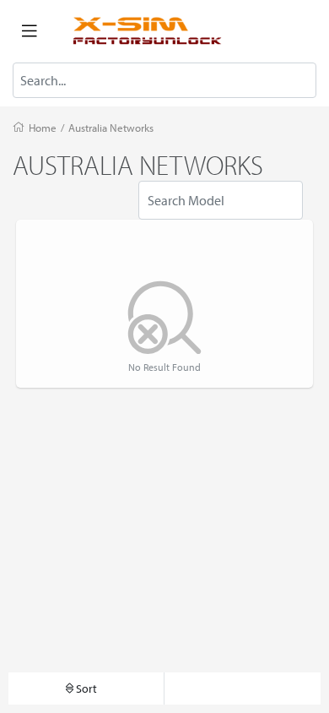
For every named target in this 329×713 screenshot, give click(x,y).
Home (43, 127)
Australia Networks (111, 127)
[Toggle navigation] (29, 31)
